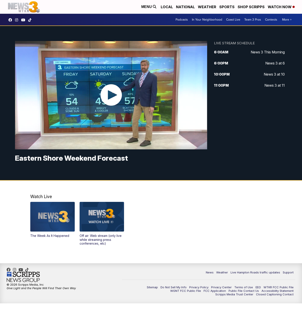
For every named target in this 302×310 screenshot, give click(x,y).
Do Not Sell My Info (174, 287)
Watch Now (280, 7)
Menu (147, 7)
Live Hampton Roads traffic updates (255, 272)
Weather (207, 7)
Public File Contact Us (244, 290)
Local (167, 7)
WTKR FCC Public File (279, 287)
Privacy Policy (198, 287)
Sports (227, 7)
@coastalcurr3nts (31, 20)
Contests (271, 19)
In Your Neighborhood (207, 19)
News (210, 272)
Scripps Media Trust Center (234, 294)
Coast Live (233, 19)
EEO (258, 287)
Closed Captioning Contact (275, 294)
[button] (52, 220)
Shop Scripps (251, 7)
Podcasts (182, 19)
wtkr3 (17, 20)
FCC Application (215, 290)
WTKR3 (11, 20)
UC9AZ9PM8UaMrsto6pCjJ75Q (24, 20)
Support (288, 272)
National (185, 7)
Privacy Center (221, 287)
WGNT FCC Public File (185, 290)
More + (287, 19)
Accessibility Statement (278, 290)
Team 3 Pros (252, 19)
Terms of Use (243, 287)
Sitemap (152, 287)
